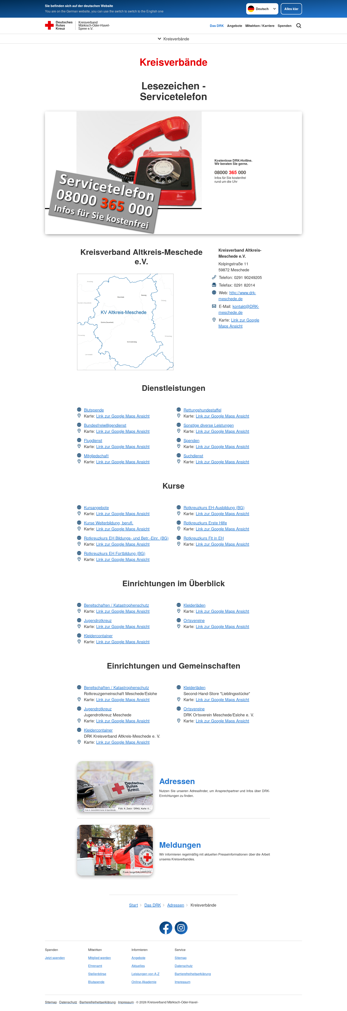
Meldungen (180, 844)
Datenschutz (184, 965)
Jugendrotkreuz (98, 620)
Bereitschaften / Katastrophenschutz (116, 605)
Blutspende (94, 410)
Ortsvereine (194, 620)
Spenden (285, 25)
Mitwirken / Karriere (260, 25)
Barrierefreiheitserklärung (193, 973)
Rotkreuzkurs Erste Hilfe (205, 523)
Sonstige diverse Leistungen (209, 425)
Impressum (182, 981)
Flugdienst (93, 440)
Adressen (177, 780)
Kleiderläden (194, 605)
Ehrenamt (95, 965)
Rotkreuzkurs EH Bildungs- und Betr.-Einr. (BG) (126, 538)
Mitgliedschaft (96, 456)
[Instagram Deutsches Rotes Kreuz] (181, 927)
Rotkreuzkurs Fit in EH (204, 538)
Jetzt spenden (55, 957)
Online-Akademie (144, 981)
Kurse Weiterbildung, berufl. (108, 523)
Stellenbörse (97, 973)
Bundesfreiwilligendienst (105, 425)
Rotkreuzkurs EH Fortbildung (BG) (114, 553)
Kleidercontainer (98, 635)
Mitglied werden (99, 957)
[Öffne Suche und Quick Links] (299, 25)
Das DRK (217, 25)
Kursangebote (96, 507)
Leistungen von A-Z (145, 973)
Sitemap (181, 957)
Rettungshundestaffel (202, 410)
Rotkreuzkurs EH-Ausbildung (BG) (214, 507)
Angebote (234, 25)
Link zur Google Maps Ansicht (238, 323)
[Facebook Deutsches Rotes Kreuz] (165, 927)
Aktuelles (138, 965)
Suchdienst (193, 456)
